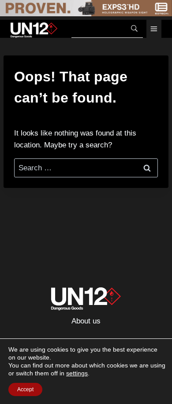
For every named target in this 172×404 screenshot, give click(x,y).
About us (86, 321)
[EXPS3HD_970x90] (86, 8)
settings (77, 373)
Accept (25, 389)
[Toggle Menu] (153, 29)
